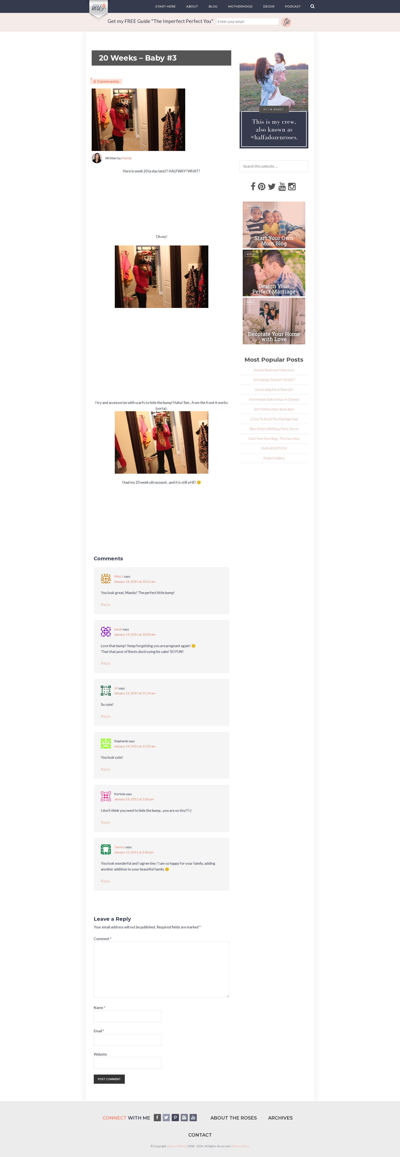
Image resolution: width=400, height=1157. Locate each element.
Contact (200, 1135)
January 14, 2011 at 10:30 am (135, 634)
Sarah (118, 629)
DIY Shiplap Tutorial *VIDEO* (274, 380)
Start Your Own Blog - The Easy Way (274, 438)
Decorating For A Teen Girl (274, 389)
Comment (102, 939)
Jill (116, 688)
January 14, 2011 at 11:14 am (135, 693)
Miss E (118, 576)
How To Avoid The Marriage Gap (275, 419)
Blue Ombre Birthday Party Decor (274, 429)
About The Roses (233, 1118)
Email (99, 1031)
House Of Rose (177, 1146)
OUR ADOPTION (274, 448)
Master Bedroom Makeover (274, 370)
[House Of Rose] (98, 19)
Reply (105, 604)
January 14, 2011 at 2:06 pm (134, 799)
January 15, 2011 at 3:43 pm (134, 852)
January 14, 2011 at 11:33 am (135, 746)
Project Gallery (274, 458)
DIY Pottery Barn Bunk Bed (274, 409)
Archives (280, 1118)
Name (99, 1007)
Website (100, 1054)
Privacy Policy (240, 1146)
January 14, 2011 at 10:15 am (135, 581)
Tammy (119, 847)
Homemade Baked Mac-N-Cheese (274, 399)
